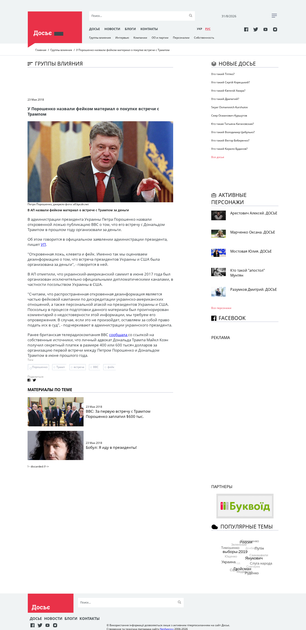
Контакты (149, 29)
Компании (140, 38)
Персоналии (181, 38)
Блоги (130, 29)
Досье (94, 29)
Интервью (122, 38)
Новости (112, 29)
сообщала (118, 334)
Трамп (60, 367)
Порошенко (39, 367)
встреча (79, 367)
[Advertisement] (109, 82)
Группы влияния (100, 38)
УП (43, 244)
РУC (208, 29)
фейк (111, 367)
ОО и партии (160, 38)
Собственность (204, 38)
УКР (199, 29)
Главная (40, 50)
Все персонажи (221, 308)
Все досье (217, 157)
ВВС (96, 367)
